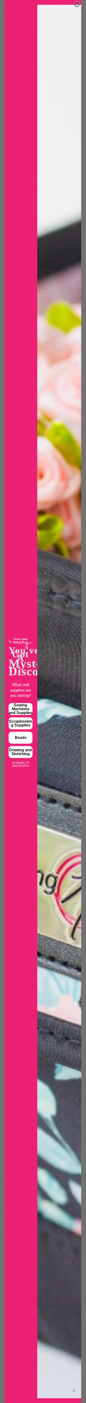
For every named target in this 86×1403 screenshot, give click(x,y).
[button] (74, 1391)
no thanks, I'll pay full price (20, 763)
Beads (21, 738)
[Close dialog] (77, 4)
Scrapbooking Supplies (20, 723)
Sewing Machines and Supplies (20, 709)
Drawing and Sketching (20, 752)
